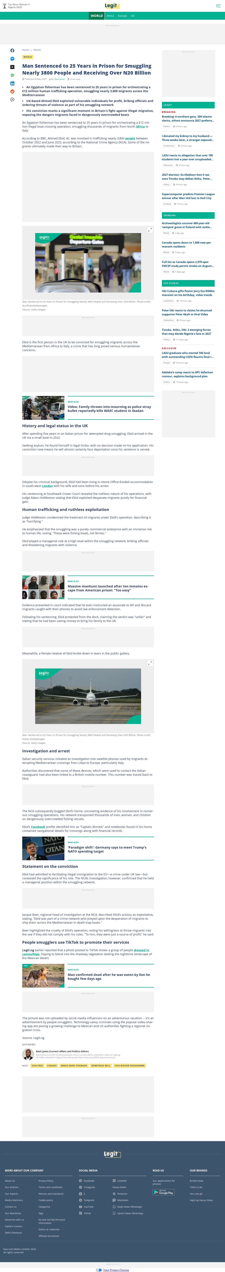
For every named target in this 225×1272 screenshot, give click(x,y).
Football (167, 204)
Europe (122, 16)
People (167, 362)
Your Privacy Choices (116, 1270)
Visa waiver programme (130, 1065)
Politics (167, 126)
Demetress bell (101, 1065)
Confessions (169, 145)
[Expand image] (150, 230)
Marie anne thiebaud (74, 1065)
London (47, 486)
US (132, 16)
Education (168, 165)
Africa (110, 16)
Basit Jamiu (60, 79)
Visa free (37, 1065)
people (130, 138)
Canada (52, 1065)
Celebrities (168, 300)
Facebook (38, 827)
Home (25, 49)
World (97, 15)
